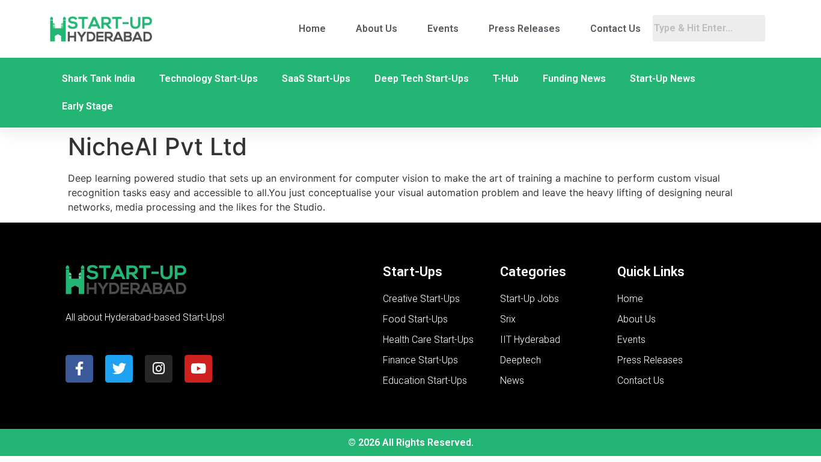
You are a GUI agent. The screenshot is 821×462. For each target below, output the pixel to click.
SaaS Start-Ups (316, 78)
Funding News (574, 78)
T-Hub (506, 78)
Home (312, 28)
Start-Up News (662, 78)
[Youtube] (198, 369)
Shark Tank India (98, 78)
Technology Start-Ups (208, 78)
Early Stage (87, 106)
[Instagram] (158, 369)
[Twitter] (119, 369)
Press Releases (524, 28)
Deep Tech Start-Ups (421, 78)
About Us (376, 28)
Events (443, 28)
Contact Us (615, 28)
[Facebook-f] (79, 369)
